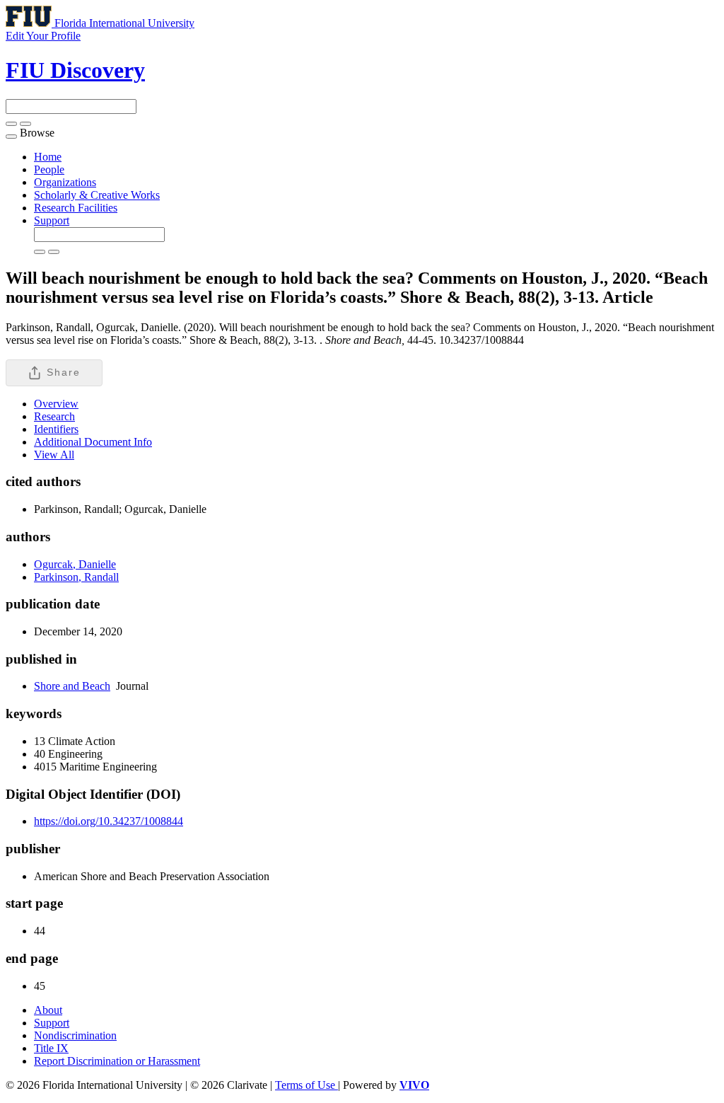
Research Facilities (75, 208)
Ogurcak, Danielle (75, 564)
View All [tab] (54, 455)
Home (48, 157)
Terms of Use (306, 1085)
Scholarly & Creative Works (97, 195)
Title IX (51, 1048)
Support (51, 220)
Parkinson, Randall (76, 577)
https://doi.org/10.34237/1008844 (108, 821)
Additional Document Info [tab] (93, 442)
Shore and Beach (72, 686)
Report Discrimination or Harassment (117, 1061)
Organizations (65, 182)
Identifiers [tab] (56, 429)
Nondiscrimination (75, 1035)
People (49, 169)
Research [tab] (54, 416)
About (48, 1010)
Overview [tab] (56, 404)
